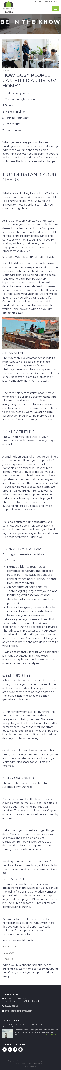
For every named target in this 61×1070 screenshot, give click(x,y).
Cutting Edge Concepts (35, 1063)
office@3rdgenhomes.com (18, 1010)
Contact (55, 1)
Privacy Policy (30, 1066)
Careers (39, 1)
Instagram (9, 946)
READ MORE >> (52, 1035)
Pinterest (8, 958)
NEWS (47, 1)
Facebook (8, 952)
